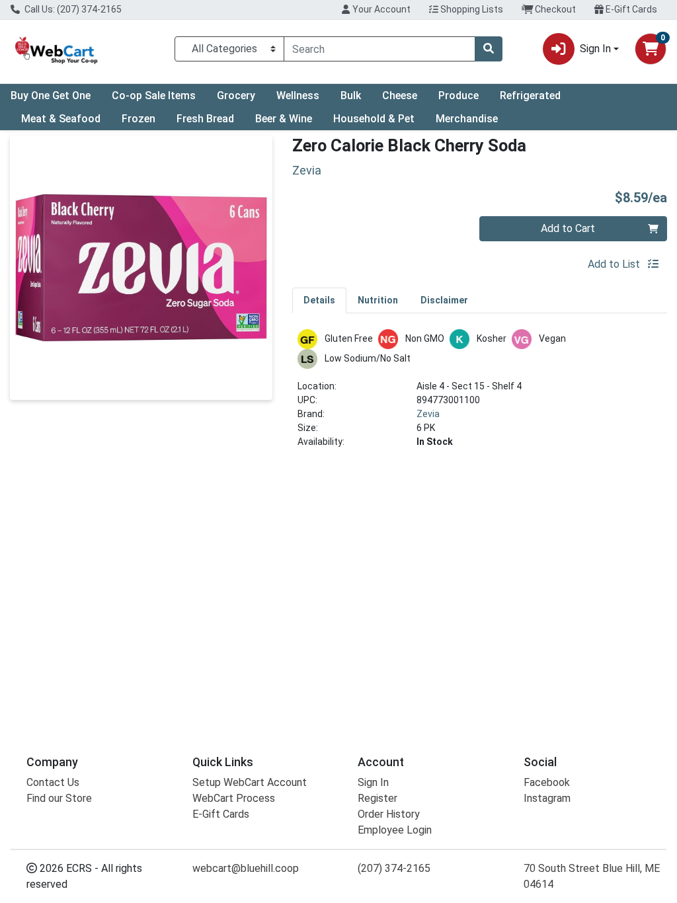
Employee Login (395, 830)
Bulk (350, 95)
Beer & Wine (283, 118)
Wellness (297, 95)
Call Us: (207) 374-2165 (72, 9)
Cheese (399, 95)
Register (377, 798)
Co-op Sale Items (154, 95)
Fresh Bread (205, 118)
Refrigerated (530, 95)
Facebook (547, 782)
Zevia (428, 414)
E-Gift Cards (630, 9)
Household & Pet (374, 118)
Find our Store (59, 798)
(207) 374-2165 (394, 868)
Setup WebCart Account (249, 782)
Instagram (547, 798)
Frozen (138, 118)
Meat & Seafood (60, 118)
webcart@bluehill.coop (245, 868)
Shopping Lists (470, 9)
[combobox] (379, 48)
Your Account (380, 9)
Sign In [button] (595, 48)
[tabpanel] (479, 394)
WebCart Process (233, 798)
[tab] (319, 300)
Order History (389, 814)
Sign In (373, 782)
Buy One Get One (51, 95)
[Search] (488, 48)
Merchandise (467, 118)
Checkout (554, 9)
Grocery (236, 95)
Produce (458, 95)
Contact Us (52, 782)
